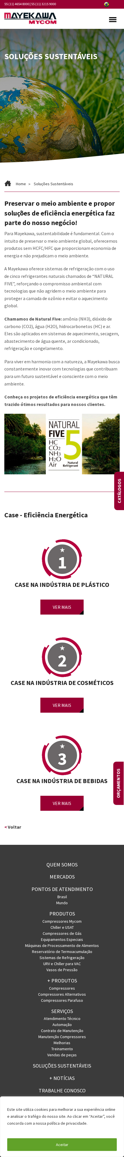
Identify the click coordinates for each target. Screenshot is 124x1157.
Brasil (62, 896)
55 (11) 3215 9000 (43, 4)
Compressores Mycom (62, 921)
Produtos (62, 913)
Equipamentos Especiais (62, 939)
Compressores (62, 988)
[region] (62, 1126)
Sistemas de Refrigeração (62, 957)
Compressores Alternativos (62, 994)
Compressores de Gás (62, 933)
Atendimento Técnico (62, 1018)
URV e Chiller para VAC (62, 963)
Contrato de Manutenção (62, 1030)
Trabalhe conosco (62, 1090)
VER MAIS (62, 607)
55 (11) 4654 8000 (16, 4)
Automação (62, 1024)
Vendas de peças (62, 1054)
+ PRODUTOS (62, 980)
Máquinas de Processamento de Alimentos (62, 945)
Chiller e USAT (62, 927)
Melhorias (62, 1042)
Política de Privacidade (28, 1130)
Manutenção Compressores (62, 1036)
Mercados (62, 876)
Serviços (62, 1011)
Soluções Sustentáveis (62, 1065)
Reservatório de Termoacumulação (62, 951)
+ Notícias (62, 1078)
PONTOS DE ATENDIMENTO (62, 889)
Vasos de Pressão (62, 969)
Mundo (62, 902)
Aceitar (62, 1144)
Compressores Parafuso (62, 1000)
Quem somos (62, 864)
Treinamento (62, 1048)
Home (21, 183)
